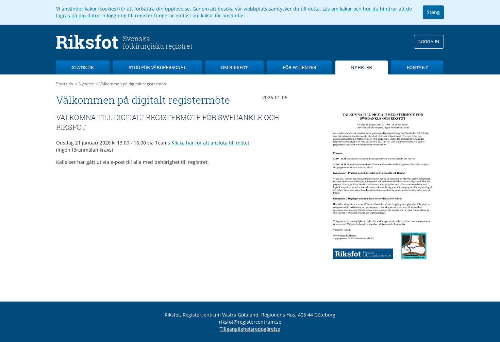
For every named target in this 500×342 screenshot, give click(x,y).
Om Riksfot (234, 67)
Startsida (64, 84)
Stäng (433, 12)
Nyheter (361, 67)
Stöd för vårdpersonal (157, 67)
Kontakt (417, 67)
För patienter (299, 67)
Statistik (83, 67)
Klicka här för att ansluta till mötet (210, 142)
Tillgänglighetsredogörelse (250, 329)
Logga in (428, 41)
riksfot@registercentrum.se (250, 322)
